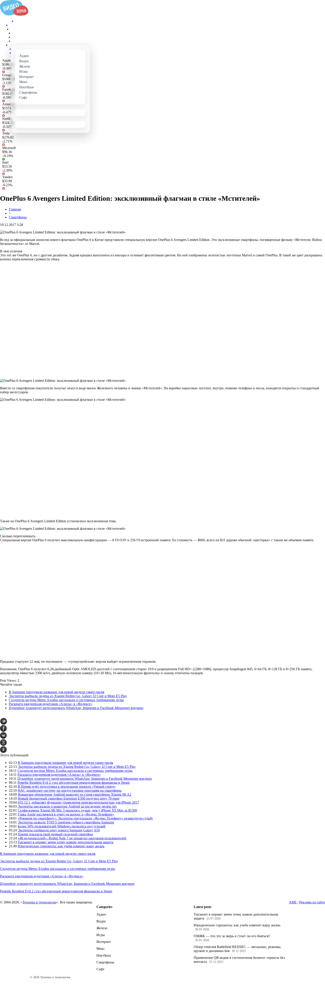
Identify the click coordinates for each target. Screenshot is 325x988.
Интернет (103, 942)
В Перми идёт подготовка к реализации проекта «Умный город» (67, 786)
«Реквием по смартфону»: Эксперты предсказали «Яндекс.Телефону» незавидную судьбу (85, 818)
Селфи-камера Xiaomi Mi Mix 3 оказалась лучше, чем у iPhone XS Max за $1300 (77, 810)
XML (293, 902)
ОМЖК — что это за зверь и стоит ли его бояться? (232, 936)
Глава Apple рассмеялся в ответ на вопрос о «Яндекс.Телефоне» (66, 814)
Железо (101, 928)
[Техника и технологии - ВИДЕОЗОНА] (14, 14)
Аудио (101, 914)
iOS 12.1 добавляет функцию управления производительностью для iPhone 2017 (78, 802)
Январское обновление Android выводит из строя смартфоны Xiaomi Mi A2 (74, 794)
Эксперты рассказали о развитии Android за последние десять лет (67, 806)
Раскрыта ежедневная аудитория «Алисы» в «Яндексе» (50, 704)
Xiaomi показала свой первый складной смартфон (55, 834)
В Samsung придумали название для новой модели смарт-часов (56, 692)
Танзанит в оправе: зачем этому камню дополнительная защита (65, 842)
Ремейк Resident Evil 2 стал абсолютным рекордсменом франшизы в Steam (73, 782)
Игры (100, 935)
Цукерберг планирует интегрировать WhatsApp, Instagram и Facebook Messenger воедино (76, 708)
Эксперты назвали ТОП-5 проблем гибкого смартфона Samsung (66, 822)
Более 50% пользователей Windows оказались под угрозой (61, 826)
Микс (100, 948)
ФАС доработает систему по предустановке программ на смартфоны (70, 790)
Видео (101, 921)
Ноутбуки (103, 955)
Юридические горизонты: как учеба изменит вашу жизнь (61, 846)
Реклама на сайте (312, 902)
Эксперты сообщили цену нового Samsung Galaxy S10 (59, 830)
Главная (15, 209)
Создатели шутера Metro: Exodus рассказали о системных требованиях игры (66, 700)
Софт (100, 969)
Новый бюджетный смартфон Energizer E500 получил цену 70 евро (68, 798)
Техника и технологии (39, 902)
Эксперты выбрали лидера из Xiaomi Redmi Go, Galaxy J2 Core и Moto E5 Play (68, 696)
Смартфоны (18, 217)
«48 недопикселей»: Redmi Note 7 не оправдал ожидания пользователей (72, 838)
